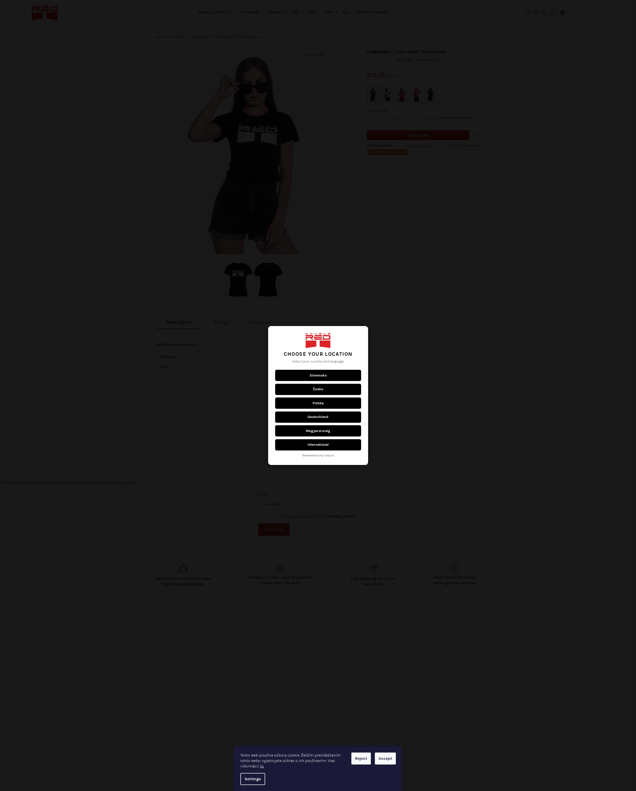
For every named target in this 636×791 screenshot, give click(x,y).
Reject (361, 758)
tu (262, 766)
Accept (385, 758)
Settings (253, 779)
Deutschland (318, 417)
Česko (318, 389)
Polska (318, 403)
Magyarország (318, 431)
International (318, 444)
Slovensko (318, 375)
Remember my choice (318, 455)
